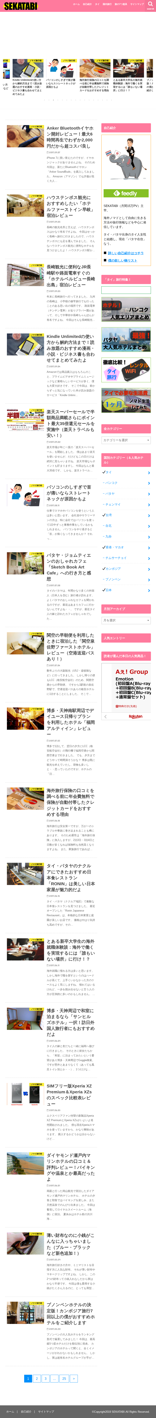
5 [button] (62, 100)
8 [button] (76, 100)
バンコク (111, 482)
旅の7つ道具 (121, 4)
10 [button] (85, 100)
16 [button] (111, 100)
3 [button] (53, 100)
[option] (28, 74)
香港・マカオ (115, 547)
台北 (108, 525)
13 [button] (98, 100)
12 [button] (94, 100)
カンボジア (113, 568)
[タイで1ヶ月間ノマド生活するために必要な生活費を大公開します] (126, 412)
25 (64, 1378)
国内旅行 (107, 4)
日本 (109, 590)
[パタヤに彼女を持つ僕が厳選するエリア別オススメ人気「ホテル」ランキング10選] (126, 352)
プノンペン (113, 579)
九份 (108, 536)
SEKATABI (118, 1411)
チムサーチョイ (116, 558)
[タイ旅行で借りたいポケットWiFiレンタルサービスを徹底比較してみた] (126, 382)
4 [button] (58, 100)
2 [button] (49, 100)
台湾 (109, 515)
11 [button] (89, 100)
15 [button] (107, 100)
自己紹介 (87, 4)
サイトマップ (137, 4)
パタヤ (110, 493)
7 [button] (71, 100)
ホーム (76, 4)
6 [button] (67, 100)
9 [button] (80, 100)
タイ (97, 4)
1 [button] (44, 100)
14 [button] (103, 100)
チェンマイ (113, 504)
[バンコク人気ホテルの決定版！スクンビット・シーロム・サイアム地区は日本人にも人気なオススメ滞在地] (126, 321)
